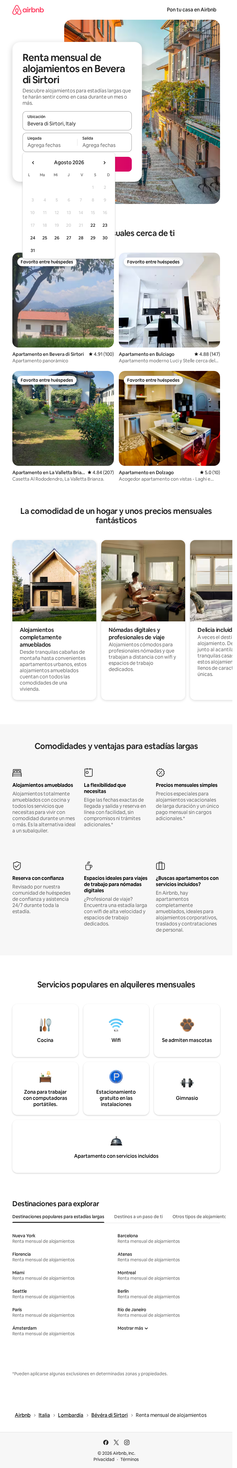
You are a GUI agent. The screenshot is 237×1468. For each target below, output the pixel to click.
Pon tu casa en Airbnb (191, 9)
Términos (129, 1459)
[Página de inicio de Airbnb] (28, 9)
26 (56, 238)
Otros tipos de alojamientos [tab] (201, 1216)
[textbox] (49, 145)
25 (44, 238)
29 (92, 238)
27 (68, 238)
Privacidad (104, 1459)
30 (105, 238)
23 (104, 225)
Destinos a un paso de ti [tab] (138, 1216)
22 (92, 225)
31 (33, 250)
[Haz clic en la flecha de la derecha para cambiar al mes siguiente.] (104, 163)
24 (32, 238)
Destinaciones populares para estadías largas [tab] (58, 1216)
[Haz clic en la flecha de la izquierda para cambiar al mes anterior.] (33, 163)
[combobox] (77, 123)
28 (80, 238)
